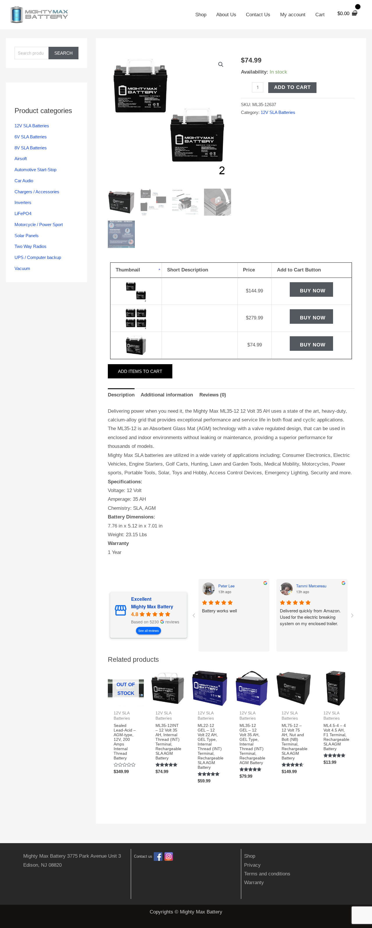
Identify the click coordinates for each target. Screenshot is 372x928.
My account (292, 14)
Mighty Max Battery (152, 606)
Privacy (252, 865)
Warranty (254, 882)
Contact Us (258, 14)
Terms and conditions (267, 874)
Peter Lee (226, 586)
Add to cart (292, 87)
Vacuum (22, 268)
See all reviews (148, 630)
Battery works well (219, 610)
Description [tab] (121, 395)
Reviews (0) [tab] (212, 395)
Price (249, 270)
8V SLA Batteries (31, 147)
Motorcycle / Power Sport (39, 224)
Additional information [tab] (167, 395)
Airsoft (21, 158)
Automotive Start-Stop (35, 169)
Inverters (23, 202)
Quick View (125, 700)
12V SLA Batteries (32, 125)
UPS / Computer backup (38, 257)
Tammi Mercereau (311, 586)
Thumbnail (128, 270)
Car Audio (24, 180)
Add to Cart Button (299, 270)
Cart (320, 14)
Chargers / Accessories (37, 191)
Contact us (143, 856)
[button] (221, 64)
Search (63, 53)
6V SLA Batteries (31, 136)
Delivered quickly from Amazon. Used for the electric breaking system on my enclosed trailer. (310, 616)
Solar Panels (27, 235)
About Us (226, 14)
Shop (200, 14)
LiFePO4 (23, 213)
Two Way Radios (30, 246)
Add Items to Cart (140, 371)
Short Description (187, 270)
